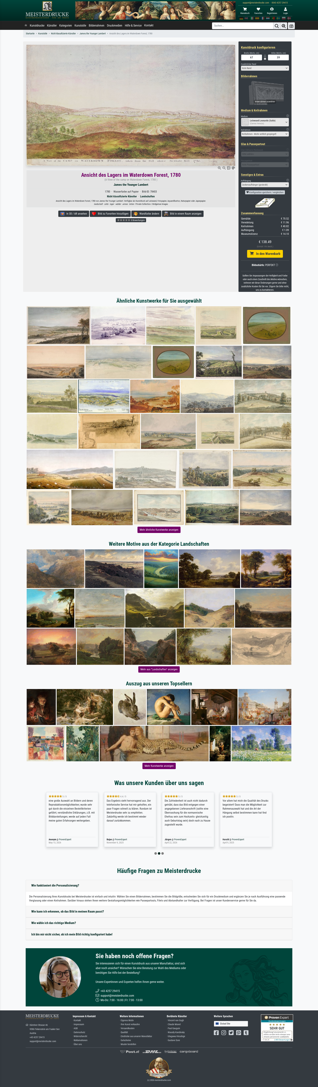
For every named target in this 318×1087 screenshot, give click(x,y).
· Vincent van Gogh (175, 1020)
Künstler (52, 25)
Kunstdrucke (37, 25)
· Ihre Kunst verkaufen (130, 1024)
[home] (25, 25)
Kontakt (148, 25)
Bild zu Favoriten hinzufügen (112, 213)
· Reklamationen (80, 1040)
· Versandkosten (127, 1028)
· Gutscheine (125, 1040)
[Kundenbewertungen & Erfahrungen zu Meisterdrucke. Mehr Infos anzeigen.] (277, 1027)
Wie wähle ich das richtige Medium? (53, 923)
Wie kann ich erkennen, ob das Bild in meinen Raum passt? (67, 911)
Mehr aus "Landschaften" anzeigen (159, 669)
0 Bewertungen (137, 220)
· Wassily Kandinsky (176, 1032)
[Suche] (276, 25)
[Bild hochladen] (291, 25)
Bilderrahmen (96, 25)
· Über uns (77, 1044)
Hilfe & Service (133, 25)
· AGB (75, 1028)
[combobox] (265, 68)
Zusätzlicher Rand (248, 64)
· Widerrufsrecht (80, 1036)
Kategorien (65, 25)
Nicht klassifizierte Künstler (63, 33)
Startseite (30, 33)
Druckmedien (114, 25)
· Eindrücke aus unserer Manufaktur (136, 1036)
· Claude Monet (174, 1024)
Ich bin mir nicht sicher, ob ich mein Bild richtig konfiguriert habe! (71, 934)
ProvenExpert (206, 839)
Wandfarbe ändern (148, 213)
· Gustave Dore (173, 1040)
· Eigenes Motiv (127, 1020)
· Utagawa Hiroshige (176, 1036)
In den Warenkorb (267, 254)
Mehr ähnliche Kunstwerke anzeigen (159, 529)
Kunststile (80, 25)
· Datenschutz (79, 1032)
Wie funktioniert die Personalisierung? (55, 885)
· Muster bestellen (128, 1044)
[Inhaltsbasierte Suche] (283, 25)
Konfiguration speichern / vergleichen (266, 192)
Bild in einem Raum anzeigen (184, 213)
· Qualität (124, 1032)
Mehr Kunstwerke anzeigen (159, 765)
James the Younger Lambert (93, 33)
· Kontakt (77, 1020)
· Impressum (78, 1024)
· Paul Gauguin (173, 1028)
